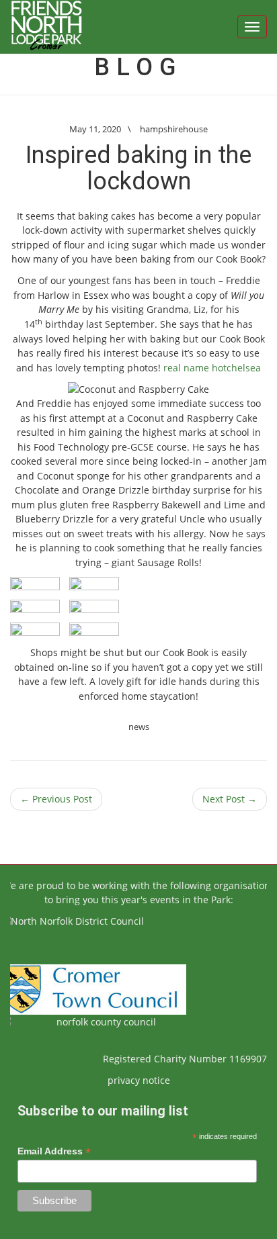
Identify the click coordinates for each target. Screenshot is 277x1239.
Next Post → (229, 798)
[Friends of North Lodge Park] (46, 27)
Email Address (54, 1151)
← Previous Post (56, 798)
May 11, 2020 (95, 129)
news (138, 727)
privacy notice (139, 1080)
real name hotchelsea (212, 367)
